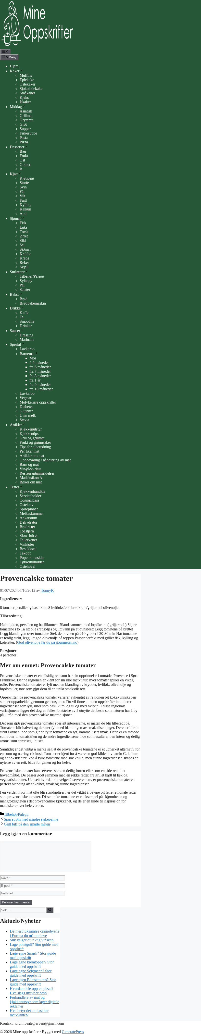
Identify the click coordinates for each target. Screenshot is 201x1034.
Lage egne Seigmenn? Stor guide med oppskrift (30, 973)
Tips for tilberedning (35, 447)
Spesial (15, 344)
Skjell (24, 267)
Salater (25, 289)
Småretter (17, 272)
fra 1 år (34, 380)
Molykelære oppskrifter (38, 402)
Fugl (23, 200)
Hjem (14, 66)
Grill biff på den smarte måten (27, 824)
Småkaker (27, 93)
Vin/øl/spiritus (30, 469)
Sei (22, 245)
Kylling (25, 205)
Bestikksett (28, 549)
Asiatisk (26, 111)
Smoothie (27, 321)
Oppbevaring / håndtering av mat (45, 460)
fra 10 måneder (41, 389)
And (23, 213)
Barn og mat (29, 464)
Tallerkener (28, 540)
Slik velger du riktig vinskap (31, 940)
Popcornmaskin (32, 557)
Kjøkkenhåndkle (32, 491)
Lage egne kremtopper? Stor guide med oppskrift (32, 964)
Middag (16, 107)
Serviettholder (30, 496)
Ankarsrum (28, 518)
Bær (23, 151)
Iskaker (25, 102)
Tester (14, 487)
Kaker (14, 71)
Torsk (24, 232)
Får (22, 191)
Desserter (17, 147)
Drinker (26, 326)
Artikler (16, 425)
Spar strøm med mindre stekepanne (31, 819)
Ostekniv (27, 505)
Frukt (24, 156)
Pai (22, 285)
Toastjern (27, 531)
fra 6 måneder (40, 367)
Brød (23, 299)
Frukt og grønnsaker (35, 442)
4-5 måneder (39, 362)
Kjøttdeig (27, 178)
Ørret (24, 236)
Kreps (24, 258)
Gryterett (26, 120)
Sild (23, 240)
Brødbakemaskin (33, 303)
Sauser (15, 331)
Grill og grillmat (32, 438)
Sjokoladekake (31, 88)
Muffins (26, 75)
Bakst (14, 294)
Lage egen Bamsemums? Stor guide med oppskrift (33, 982)
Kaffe (24, 312)
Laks (23, 227)
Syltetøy (26, 281)
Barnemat (27, 354)
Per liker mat (29, 451)
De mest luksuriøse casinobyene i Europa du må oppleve (34, 933)
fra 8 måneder (40, 376)
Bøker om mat (31, 482)
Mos (32, 358)
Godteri (25, 164)
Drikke (15, 308)
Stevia (24, 420)
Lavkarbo (27, 349)
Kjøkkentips (29, 433)
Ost (22, 160)
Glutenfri (27, 411)
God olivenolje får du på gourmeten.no (47, 642)
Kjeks (24, 97)
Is (21, 169)
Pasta (24, 137)
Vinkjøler (27, 544)
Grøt (23, 124)
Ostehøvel (27, 566)
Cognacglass (29, 500)
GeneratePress (73, 1032)
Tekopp (25, 553)
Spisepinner (29, 509)
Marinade (27, 339)
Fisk (23, 223)
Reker (24, 262)
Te (22, 317)
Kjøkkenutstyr (31, 429)
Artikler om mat (32, 456)
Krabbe (25, 254)
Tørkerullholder (32, 562)
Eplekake (27, 80)
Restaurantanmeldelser (37, 473)
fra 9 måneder (40, 384)
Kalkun (25, 209)
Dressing (26, 335)
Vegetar (25, 398)
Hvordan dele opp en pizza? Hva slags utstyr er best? (31, 990)
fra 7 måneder (40, 371)
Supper (25, 129)
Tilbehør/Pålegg (32, 276)
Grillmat (26, 115)
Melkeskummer (32, 513)
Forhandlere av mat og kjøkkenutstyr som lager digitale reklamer (34, 1001)
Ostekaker (27, 84)
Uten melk (28, 415)
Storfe (24, 183)
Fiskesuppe (28, 133)
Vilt (22, 196)
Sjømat (25, 249)
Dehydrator (28, 522)
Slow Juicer (29, 535)
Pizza (24, 142)
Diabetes (26, 407)
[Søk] (49, 910)
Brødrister (27, 527)
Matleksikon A (31, 478)
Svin (23, 187)
